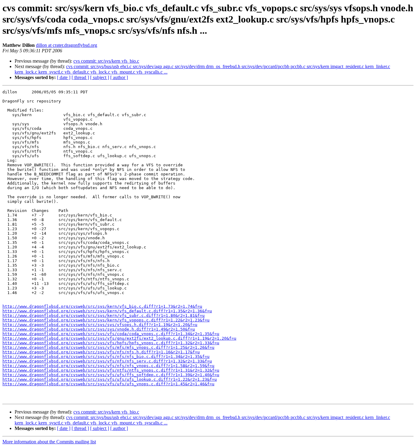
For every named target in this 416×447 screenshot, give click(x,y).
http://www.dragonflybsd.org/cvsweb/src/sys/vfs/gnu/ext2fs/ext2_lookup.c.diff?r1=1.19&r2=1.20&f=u (119, 338)
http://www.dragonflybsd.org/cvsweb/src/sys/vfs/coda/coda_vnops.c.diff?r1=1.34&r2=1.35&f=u (110, 333)
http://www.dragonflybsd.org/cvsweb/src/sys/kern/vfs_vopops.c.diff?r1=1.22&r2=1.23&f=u (106, 320)
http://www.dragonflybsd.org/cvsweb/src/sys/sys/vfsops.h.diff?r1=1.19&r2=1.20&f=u (99, 324)
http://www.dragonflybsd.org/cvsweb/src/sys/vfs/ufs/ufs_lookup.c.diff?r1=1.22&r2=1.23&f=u (109, 379)
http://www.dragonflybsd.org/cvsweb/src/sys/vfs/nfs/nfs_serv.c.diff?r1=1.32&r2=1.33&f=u (107, 361)
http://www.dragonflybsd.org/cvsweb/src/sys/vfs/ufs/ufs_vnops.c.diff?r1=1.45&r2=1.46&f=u (108, 384)
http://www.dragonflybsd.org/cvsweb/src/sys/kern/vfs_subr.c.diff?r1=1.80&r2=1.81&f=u (103, 315)
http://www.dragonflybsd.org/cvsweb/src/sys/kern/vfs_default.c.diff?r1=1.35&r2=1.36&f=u (107, 311)
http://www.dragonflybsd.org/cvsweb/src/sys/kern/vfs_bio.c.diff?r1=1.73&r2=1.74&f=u (102, 306)
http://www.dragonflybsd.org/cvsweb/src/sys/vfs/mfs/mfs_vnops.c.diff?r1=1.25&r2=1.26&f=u (108, 347)
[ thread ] (80, 77)
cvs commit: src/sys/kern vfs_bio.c (106, 61)
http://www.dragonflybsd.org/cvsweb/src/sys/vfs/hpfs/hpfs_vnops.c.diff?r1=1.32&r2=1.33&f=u (110, 343)
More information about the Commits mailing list (49, 441)
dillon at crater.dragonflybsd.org (66, 45)
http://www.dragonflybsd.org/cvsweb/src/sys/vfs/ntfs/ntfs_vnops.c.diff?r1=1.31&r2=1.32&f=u (110, 370)
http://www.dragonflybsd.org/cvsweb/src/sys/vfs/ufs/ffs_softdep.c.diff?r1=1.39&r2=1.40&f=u (110, 374)
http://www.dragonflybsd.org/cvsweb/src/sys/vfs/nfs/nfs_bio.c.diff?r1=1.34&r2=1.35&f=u (106, 356)
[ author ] (119, 77)
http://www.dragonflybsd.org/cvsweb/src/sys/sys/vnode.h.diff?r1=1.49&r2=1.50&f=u (98, 329)
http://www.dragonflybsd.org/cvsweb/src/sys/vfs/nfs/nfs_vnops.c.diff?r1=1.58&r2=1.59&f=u (108, 365)
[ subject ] (99, 77)
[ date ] (63, 77)
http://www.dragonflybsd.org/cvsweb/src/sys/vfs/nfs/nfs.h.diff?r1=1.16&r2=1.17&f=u (101, 352)
